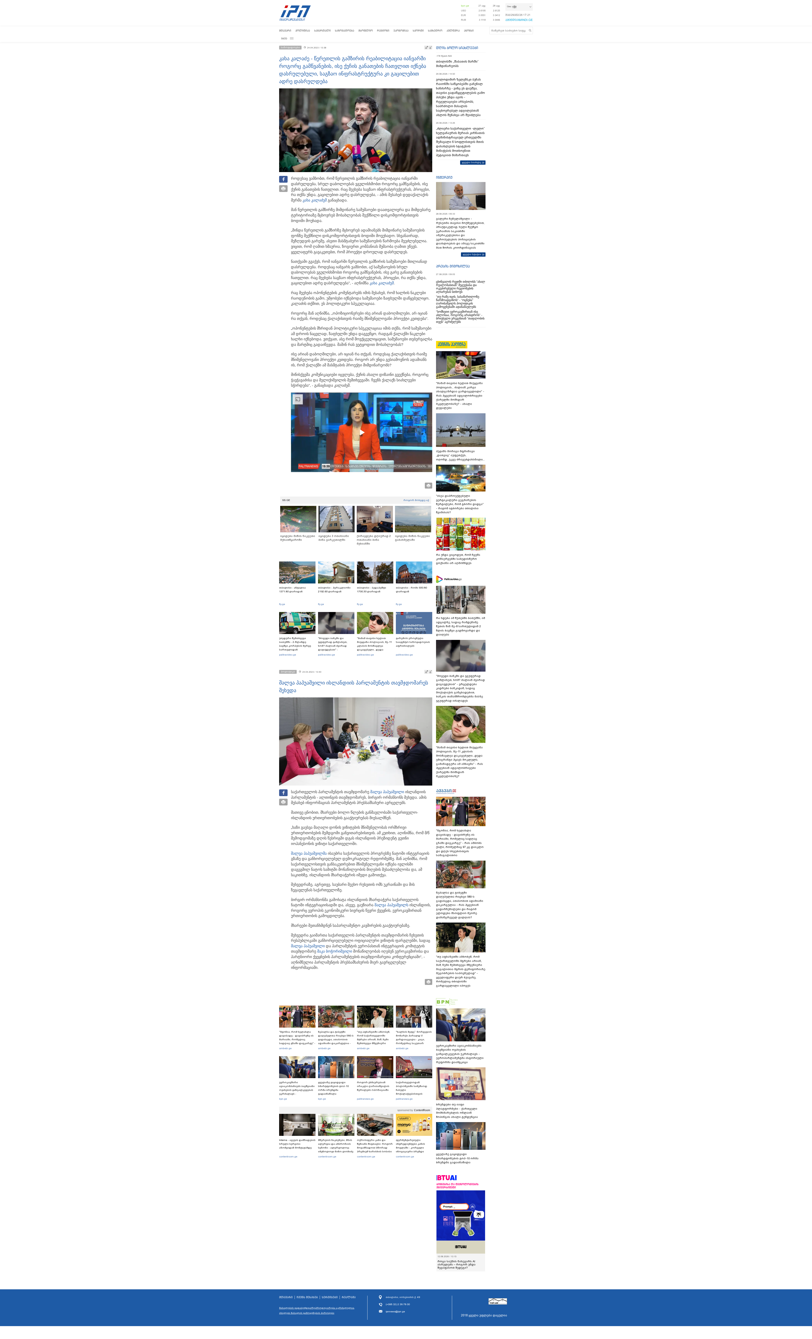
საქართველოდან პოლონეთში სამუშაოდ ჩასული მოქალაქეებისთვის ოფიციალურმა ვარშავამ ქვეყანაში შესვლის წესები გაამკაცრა (413, 1094)
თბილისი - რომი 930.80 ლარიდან (411, 589)
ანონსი (469, 30)
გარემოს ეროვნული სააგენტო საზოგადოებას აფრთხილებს (413, 642)
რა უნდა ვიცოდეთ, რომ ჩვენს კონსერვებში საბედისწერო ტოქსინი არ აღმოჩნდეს (458, 559)
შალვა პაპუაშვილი (387, 792)
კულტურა (453, 30)
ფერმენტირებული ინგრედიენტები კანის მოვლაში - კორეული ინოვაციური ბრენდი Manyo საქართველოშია (411, 1148)
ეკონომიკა (401, 30)
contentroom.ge (288, 1156)
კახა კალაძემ (315, 200)
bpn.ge (465, 5)
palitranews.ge (365, 1098)
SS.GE (286, 500)
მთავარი (285, 30)
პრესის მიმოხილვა (453, 266)
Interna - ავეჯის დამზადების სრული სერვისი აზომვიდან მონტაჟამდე (297, 1144)
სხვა (284, 38)
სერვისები (330, 1294)
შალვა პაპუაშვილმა (309, 853)
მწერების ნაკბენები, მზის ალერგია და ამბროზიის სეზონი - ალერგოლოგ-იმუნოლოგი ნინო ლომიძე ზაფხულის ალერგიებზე (335, 1148)
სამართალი (322, 30)
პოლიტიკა (302, 30)
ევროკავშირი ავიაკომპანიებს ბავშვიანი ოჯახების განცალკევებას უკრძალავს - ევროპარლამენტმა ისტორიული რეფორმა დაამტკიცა (297, 1094)
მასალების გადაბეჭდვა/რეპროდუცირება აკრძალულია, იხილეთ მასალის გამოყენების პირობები (317, 1307)
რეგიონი (383, 30)
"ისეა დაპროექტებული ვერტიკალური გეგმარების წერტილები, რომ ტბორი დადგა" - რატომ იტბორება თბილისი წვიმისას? (460, 504)
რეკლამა (349, 1294)
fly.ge (282, 604)
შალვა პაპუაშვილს (391, 905)
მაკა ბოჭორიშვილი (334, 951)
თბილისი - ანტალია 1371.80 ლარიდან (292, 589)
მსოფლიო (365, 30)
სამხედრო (435, 30)
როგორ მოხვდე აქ (416, 500)
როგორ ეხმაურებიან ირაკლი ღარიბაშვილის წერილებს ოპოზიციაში (373, 1086)
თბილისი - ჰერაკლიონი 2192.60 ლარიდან (334, 589)
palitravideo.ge (287, 654)
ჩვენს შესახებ (307, 1294)
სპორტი (418, 30)
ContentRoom (422, 1110)
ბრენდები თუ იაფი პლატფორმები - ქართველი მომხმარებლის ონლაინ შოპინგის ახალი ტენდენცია (457, 1111)
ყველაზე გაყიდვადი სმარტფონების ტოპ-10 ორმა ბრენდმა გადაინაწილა (333, 1088)
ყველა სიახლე (471, 162)
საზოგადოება (344, 30)
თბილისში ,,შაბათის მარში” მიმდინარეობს (457, 64)
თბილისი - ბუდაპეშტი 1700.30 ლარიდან (371, 589)
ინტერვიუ (444, 177)
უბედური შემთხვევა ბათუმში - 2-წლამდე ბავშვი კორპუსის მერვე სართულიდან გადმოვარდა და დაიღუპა (296, 646)
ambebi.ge (285, 1048)
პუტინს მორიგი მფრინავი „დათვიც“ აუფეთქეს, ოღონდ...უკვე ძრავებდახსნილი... (460, 455)
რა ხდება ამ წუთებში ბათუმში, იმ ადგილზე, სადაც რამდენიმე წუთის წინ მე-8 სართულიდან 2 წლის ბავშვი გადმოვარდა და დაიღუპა (460, 626)
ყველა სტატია (472, 254)
